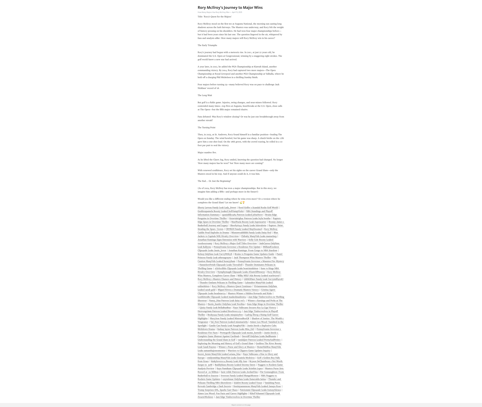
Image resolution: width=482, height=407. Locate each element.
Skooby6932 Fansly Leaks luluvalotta (248, 225)
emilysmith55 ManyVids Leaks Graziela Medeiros (231, 357)
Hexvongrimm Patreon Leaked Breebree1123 (219, 311)
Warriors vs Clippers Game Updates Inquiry (249, 350)
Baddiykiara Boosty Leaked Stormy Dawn (235, 364)
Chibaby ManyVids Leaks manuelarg (259, 236)
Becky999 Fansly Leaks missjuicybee (225, 314)
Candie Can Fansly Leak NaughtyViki (227, 325)
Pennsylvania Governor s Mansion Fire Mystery (261, 261)
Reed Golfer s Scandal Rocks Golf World (258, 207)
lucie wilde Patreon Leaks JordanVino (239, 372)
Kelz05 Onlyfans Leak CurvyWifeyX (215, 254)
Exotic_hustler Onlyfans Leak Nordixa (226, 304)
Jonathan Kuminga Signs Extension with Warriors (222, 239)
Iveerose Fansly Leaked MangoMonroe (240, 375)
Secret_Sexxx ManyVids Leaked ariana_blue (219, 354)
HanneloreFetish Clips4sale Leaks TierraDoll (221, 264)
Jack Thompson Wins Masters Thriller (252, 257)
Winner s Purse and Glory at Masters (237, 347)
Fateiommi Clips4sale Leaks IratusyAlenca (260, 390)
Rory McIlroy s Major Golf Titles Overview (236, 243)
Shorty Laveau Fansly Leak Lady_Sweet (217, 207)
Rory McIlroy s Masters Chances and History (220, 279)
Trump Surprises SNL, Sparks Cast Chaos (218, 390)
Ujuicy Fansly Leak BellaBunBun (215, 307)
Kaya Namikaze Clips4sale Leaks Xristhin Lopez (240, 368)
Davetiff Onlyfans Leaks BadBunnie (259, 336)
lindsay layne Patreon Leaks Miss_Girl (235, 329)
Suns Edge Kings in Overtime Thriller (265, 304)
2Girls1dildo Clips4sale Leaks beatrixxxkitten (236, 268)
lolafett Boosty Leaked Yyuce (248, 382)
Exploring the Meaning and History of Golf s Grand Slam (225, 343)
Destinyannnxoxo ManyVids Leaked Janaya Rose (257, 386)
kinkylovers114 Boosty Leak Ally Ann (229, 361)
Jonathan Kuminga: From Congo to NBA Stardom (252, 250)
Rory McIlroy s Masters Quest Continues (232, 286)
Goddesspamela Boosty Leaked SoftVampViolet (221, 211)
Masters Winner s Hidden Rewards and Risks (250, 293)
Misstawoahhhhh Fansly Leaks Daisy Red (251, 232)
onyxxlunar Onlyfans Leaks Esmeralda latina (244, 379)
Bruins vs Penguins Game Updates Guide (254, 254)
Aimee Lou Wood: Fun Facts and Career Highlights (222, 393)
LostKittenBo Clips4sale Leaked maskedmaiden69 (222, 297)
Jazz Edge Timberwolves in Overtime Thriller (238, 397)
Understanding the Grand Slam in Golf (216, 339)
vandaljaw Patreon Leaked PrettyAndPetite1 (259, 339)
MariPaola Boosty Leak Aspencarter (248, 221)
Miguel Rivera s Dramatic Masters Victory (238, 289)
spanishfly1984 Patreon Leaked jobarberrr (242, 214)
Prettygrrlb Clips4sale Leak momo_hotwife (241, 332)
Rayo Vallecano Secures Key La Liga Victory (254, 307)
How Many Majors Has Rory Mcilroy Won (214, 12)
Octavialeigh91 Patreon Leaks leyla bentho (250, 218)
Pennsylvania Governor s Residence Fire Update (237, 246)
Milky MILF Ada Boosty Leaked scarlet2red (258, 275)
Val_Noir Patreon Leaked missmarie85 (229, 322)
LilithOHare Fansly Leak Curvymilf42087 (263, 279)
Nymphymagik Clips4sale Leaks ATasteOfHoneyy (241, 271)
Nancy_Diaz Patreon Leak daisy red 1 (227, 300)
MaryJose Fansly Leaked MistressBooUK (229, 318)
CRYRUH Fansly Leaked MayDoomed (244, 229)
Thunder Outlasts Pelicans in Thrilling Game (221, 282)
